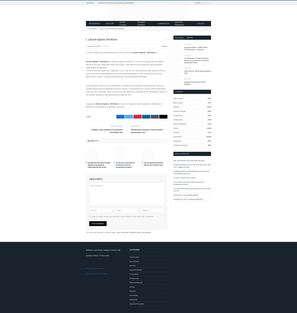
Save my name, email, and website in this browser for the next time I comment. (123, 216)
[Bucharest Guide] (148, 13)
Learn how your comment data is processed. (134, 232)
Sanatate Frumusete (179, 23)
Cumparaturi (163, 23)
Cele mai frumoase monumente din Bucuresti (116, 3)
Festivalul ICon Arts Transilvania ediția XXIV (188, 199)
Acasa (101, 29)
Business (164, 46)
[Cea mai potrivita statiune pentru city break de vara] (154, 153)
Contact (201, 23)
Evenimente (177, 137)
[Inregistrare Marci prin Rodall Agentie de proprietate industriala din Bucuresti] (98, 153)
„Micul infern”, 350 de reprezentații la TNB (197, 72)
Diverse (190, 37)
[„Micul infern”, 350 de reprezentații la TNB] (177, 71)
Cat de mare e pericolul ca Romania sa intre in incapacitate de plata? (125, 165)
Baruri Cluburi (122, 23)
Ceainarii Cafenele (141, 23)
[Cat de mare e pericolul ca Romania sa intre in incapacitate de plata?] (126, 153)
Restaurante (94, 23)
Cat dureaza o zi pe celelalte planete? (186, 195)
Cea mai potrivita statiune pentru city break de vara (153, 164)
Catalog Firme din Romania (96, 274)
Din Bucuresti (178, 120)
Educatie (176, 132)
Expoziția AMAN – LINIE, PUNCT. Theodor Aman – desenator (196, 48)
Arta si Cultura (178, 98)
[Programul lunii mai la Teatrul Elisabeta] (177, 81)
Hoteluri (110, 23)
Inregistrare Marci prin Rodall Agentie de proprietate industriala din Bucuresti (99, 165)
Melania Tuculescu (94, 46)
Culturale (179, 37)
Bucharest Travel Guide (95, 268)
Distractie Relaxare (179, 124)
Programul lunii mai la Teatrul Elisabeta (195, 83)
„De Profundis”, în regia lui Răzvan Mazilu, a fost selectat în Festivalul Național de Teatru (196, 60)
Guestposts (177, 141)
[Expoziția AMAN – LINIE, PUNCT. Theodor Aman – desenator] (177, 47)
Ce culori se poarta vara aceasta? (184, 178)
